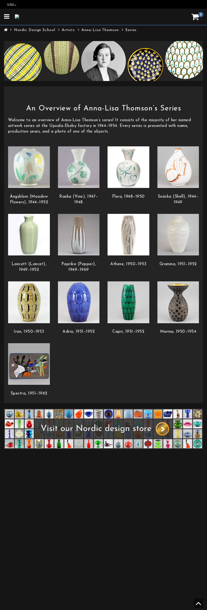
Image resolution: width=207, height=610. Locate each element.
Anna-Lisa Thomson (100, 30)
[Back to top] (197, 606)
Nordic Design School (34, 30)
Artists (68, 30)
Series (130, 30)
